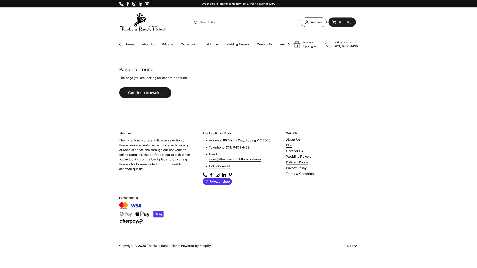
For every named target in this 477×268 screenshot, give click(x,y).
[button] (304, 44)
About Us (293, 140)
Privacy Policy (296, 168)
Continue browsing (145, 92)
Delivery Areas (219, 166)
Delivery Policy (297, 162)
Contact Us (294, 151)
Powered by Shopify (196, 246)
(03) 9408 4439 (238, 147)
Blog (289, 145)
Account (317, 22)
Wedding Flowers (299, 156)
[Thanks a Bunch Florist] (143, 22)
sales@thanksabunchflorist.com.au (235, 159)
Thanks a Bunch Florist (164, 246)
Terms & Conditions (300, 174)
